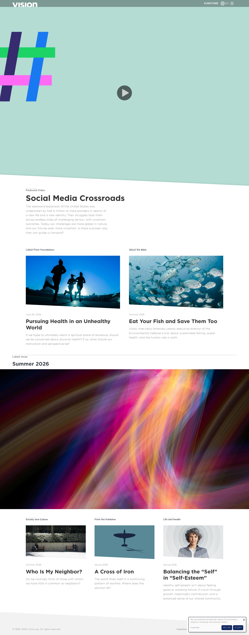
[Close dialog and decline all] (244, 619)
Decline (227, 628)
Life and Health (172, 519)
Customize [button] (194, 628)
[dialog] (217, 624)
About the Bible (137, 249)
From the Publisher (105, 519)
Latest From (40, 249)
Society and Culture (37, 519)
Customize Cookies (187, 629)
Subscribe (211, 3)
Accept (238, 628)
